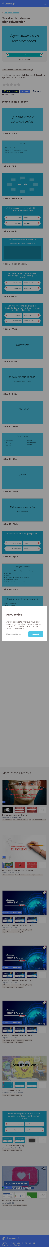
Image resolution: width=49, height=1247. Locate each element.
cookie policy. (18, 628)
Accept (35, 634)
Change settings (13, 634)
